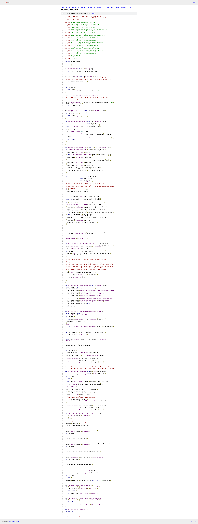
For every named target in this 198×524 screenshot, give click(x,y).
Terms (17, 521)
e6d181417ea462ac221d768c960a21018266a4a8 (96, 7)
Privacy (13, 521)
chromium (64, 7)
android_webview (120, 7)
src (78, 7)
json (195, 521)
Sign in (194, 2)
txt (191, 521)
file (93, 13)
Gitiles (9, 521)
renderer (130, 7)
